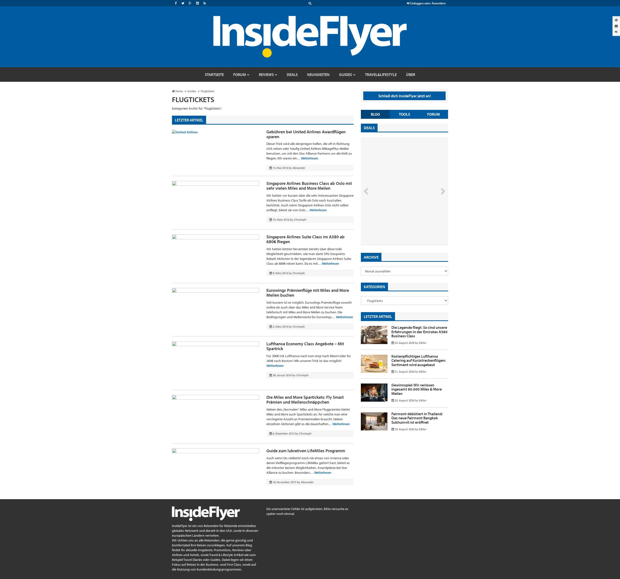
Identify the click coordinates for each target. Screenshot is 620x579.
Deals (369, 127)
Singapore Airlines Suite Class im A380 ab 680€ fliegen (305, 239)
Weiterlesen (309, 158)
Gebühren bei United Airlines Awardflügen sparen (306, 134)
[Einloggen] (616, 32)
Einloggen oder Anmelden (428, 3)
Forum (433, 114)
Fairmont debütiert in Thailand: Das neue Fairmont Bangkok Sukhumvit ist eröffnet (417, 418)
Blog (375, 114)
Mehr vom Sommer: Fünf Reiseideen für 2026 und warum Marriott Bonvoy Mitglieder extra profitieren (396, 225)
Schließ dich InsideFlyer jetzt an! (404, 95)
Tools (404, 114)
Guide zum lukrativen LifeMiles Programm (305, 450)
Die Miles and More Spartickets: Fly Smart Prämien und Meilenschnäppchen (305, 399)
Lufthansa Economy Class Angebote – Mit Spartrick (305, 346)
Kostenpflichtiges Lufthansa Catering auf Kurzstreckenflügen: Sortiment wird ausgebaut (418, 360)
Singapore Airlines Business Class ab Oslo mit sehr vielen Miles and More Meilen (309, 185)
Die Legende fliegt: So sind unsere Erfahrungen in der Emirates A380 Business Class (419, 331)
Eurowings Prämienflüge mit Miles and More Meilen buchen (307, 292)
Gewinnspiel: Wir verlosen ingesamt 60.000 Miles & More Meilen (416, 389)
